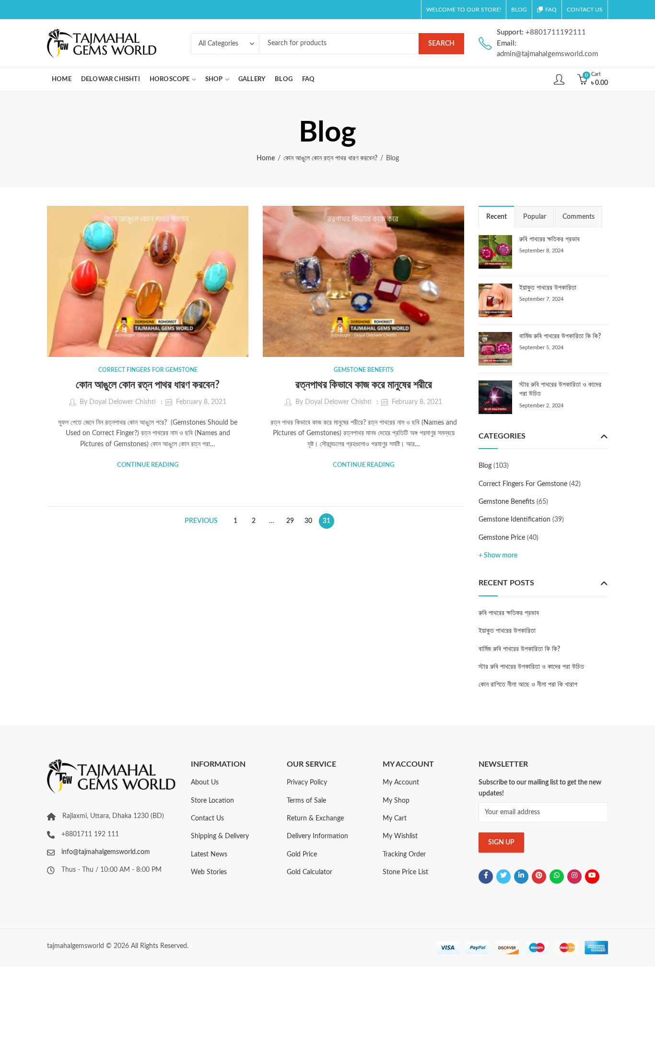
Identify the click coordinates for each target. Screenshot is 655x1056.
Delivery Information (317, 836)
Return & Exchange (315, 818)
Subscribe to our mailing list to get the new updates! (540, 787)
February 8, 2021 (201, 402)
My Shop (396, 800)
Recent (496, 217)
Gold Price (302, 854)
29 (290, 521)
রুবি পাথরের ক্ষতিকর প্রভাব (549, 239)
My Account (401, 782)
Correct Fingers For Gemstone (148, 370)
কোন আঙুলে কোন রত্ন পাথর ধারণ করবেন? (330, 158)
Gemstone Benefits (364, 370)
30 (308, 521)
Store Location (212, 800)
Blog (485, 466)
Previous (201, 521)
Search (441, 43)
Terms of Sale (306, 800)
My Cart (395, 818)
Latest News (209, 854)
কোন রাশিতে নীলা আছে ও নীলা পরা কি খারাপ (528, 684)
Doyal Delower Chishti (122, 402)
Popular (534, 217)
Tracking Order (404, 854)
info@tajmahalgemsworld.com (105, 852)
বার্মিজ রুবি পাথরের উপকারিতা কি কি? (560, 336)
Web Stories (209, 872)
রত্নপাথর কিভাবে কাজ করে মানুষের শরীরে (363, 385)
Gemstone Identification (514, 519)
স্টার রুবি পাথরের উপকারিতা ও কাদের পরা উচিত (531, 667)
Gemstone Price (502, 537)
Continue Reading (147, 465)
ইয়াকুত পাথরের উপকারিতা (547, 288)
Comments (578, 217)
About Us (205, 782)
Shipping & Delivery (220, 836)
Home (266, 158)
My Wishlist (400, 836)
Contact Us (207, 818)
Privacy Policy (307, 782)
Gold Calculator (309, 872)
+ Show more (498, 555)
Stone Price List (405, 872)
